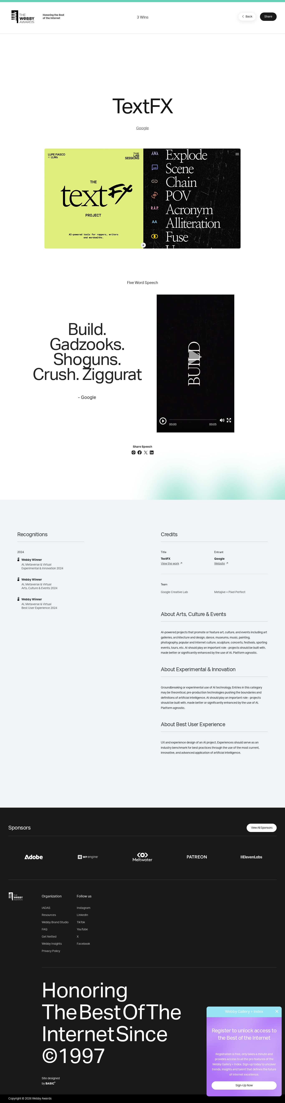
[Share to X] (146, 452)
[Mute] (222, 420)
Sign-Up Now (244, 1085)
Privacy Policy (51, 951)
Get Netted (49, 936)
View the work (170, 563)
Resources (49, 915)
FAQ (44, 929)
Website (219, 563)
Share (268, 16)
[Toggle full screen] (229, 420)
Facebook (83, 943)
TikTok (81, 922)
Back (249, 16)
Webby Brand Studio (55, 922)
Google (142, 128)
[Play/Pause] (163, 421)
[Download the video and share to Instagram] (134, 452)
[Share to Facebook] (140, 452)
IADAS (46, 908)
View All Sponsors (261, 827)
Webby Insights (52, 943)
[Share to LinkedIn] (151, 452)
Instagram (83, 908)
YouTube (82, 929)
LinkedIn (82, 915)
